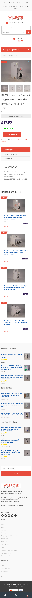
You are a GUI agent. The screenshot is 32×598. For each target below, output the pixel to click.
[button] (28, 62)
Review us (4, 541)
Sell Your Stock (20, 2)
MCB (26, 139)
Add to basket (12, 134)
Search (16, 474)
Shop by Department (12, 50)
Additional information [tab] (11, 154)
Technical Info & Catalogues (9, 550)
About (14, 2)
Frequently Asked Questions (9, 536)
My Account (20, 6)
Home (5, 2)
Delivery (16, 8)
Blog (10, 2)
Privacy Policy (5, 538)
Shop (4, 6)
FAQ (27, 2)
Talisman (3, 141)
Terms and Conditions (7, 553)
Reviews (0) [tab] (8, 159)
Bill (18, 139)
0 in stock (15, 212)
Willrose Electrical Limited (13, 584)
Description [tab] (9, 150)
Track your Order (12, 6)
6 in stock (15, 282)
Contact (27, 6)
